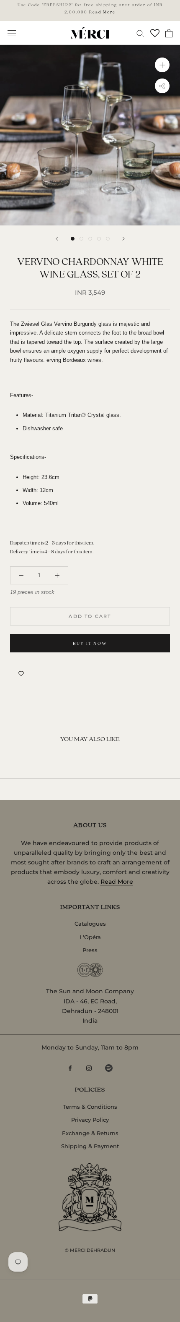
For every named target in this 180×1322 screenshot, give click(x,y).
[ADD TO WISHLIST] (21, 673)
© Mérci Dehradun (90, 1250)
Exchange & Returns (90, 1133)
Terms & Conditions (90, 1106)
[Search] (140, 33)
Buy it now (90, 643)
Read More (102, 11)
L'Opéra (90, 937)
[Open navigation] (12, 33)
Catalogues (90, 923)
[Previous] (57, 239)
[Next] (123, 239)
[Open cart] (168, 33)
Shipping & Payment (90, 1146)
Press (90, 950)
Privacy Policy (90, 1119)
